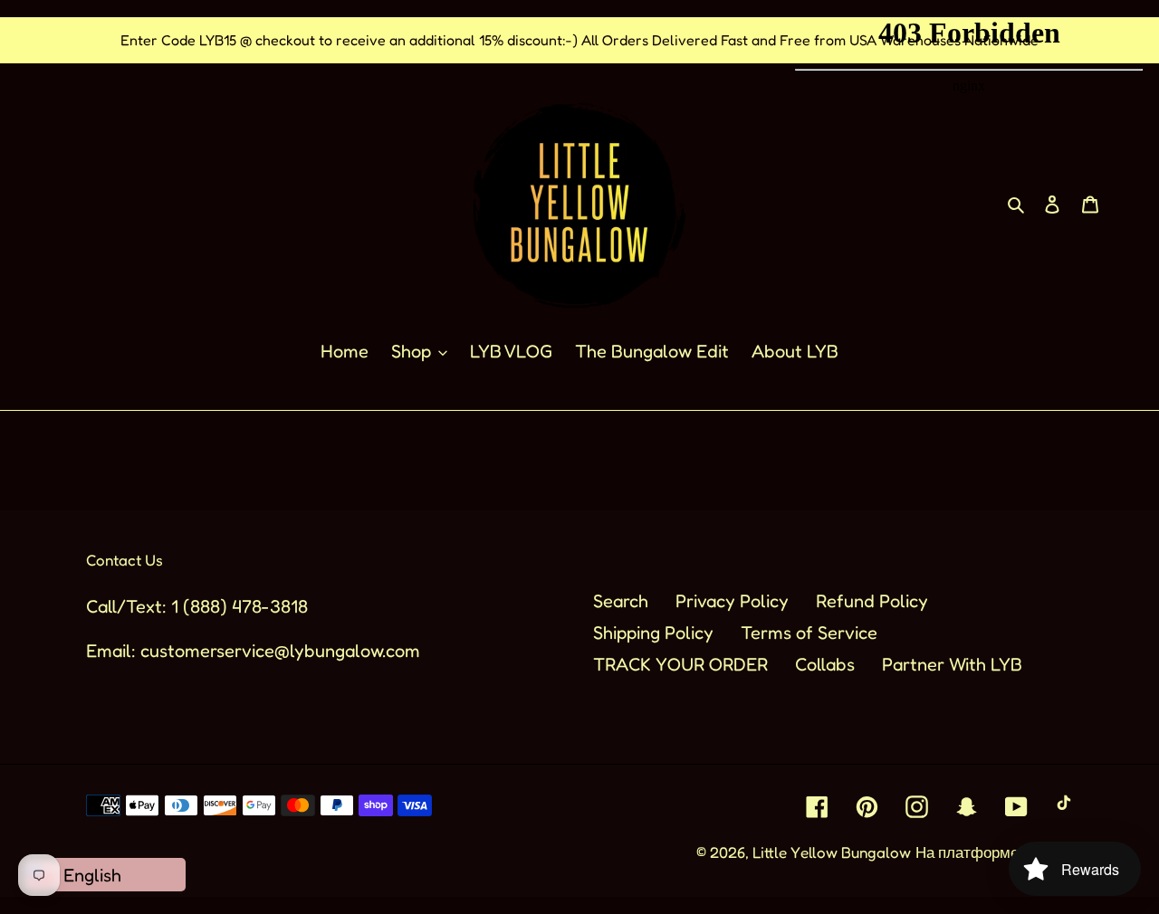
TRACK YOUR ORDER (680, 664)
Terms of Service (809, 632)
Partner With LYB (952, 664)
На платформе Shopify (994, 852)
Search (620, 601)
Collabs (825, 664)
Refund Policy (872, 601)
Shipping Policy (653, 632)
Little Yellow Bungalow (831, 852)
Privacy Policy (732, 601)
